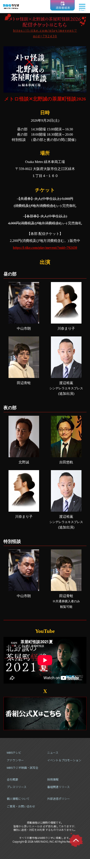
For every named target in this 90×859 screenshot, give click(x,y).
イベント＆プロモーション (64, 760)
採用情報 (53, 779)
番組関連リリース (58, 787)
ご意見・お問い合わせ (21, 806)
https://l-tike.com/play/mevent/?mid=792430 (45, 247)
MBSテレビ (14, 752)
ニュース (52, 752)
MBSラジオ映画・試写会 (22, 767)
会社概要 (12, 779)
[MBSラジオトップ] (11, 6)
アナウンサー (15, 760)
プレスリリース (16, 787)
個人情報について (18, 798)
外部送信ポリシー (58, 798)
